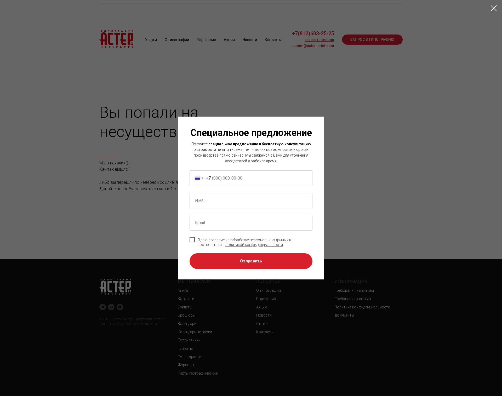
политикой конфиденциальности (254, 245)
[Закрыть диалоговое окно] (493, 8)
